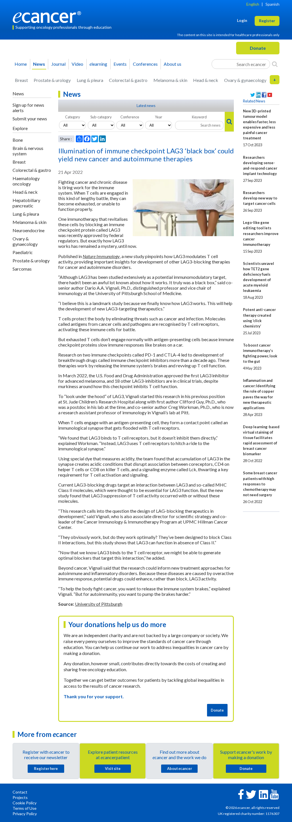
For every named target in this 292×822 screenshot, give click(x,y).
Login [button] (242, 20)
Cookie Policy (24, 802)
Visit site (113, 768)
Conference (129, 117)
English (252, 4)
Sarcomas (22, 268)
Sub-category (101, 117)
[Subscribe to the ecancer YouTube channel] (274, 793)
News (39, 64)
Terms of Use (24, 808)
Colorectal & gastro (128, 80)
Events (120, 64)
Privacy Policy (25, 813)
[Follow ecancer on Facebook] (241, 793)
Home (21, 64)
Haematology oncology (26, 181)
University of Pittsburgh (98, 604)
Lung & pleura (90, 80)
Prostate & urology (52, 80)
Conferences (145, 64)
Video (77, 64)
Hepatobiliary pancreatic (26, 202)
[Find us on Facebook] (264, 94)
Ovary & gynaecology (245, 80)
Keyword (199, 117)
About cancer (179, 768)
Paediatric (23, 252)
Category (72, 117)
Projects (20, 797)
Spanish (272, 4)
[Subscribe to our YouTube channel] (269, 94)
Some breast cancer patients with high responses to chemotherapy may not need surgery (260, 484)
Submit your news (30, 118)
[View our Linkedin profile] (258, 94)
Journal (58, 64)
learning (98, 64)
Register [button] (267, 20)
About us (172, 64)
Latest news (146, 105)
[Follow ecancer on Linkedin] (263, 794)
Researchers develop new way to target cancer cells (260, 198)
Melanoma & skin (170, 80)
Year (158, 117)
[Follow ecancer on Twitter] (251, 794)
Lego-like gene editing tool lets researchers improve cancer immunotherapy (261, 233)
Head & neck (205, 80)
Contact (20, 792)
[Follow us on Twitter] (252, 94)
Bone (18, 140)
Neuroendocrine (28, 230)
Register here (46, 768)
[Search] (274, 64)
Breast (21, 80)
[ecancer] (48, 16)
